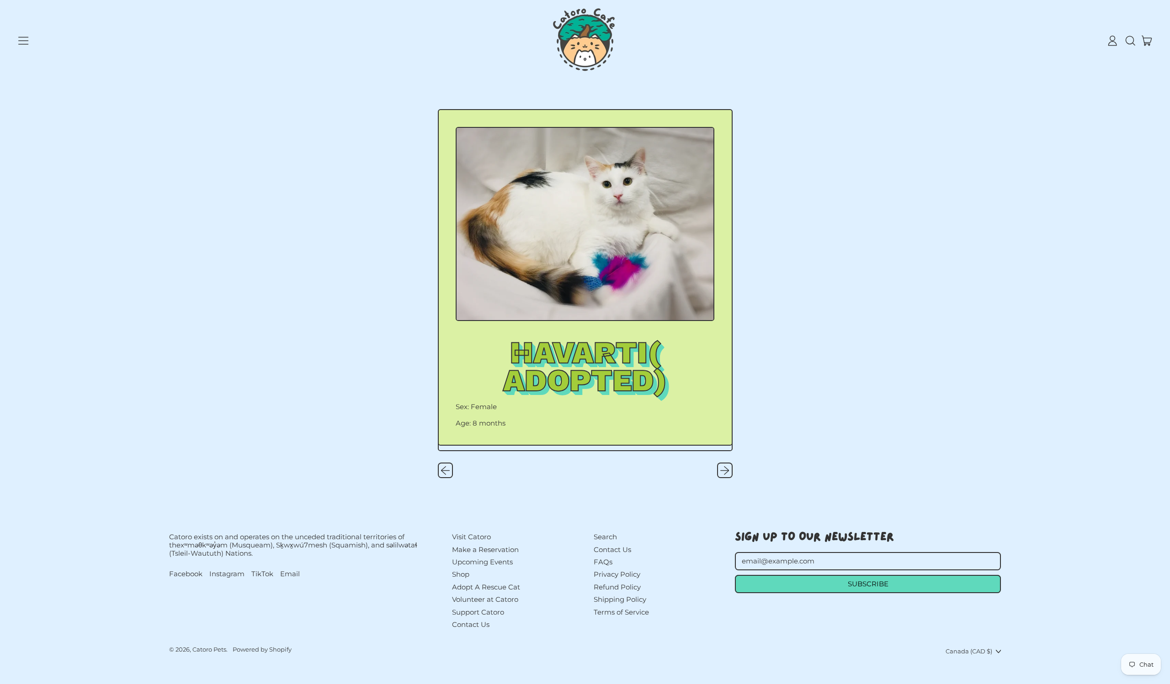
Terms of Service (621, 612)
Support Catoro (478, 612)
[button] (1130, 41)
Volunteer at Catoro (485, 599)
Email (290, 574)
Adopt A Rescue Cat (486, 587)
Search (605, 536)
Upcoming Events (482, 562)
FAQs (603, 562)
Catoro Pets (209, 649)
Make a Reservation (485, 549)
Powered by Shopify (262, 649)
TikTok (262, 574)
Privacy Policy (617, 574)
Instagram (227, 574)
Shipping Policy (620, 599)
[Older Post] (445, 470)
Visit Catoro (471, 536)
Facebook (185, 574)
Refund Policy (617, 587)
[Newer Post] (725, 470)
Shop (460, 574)
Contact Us (470, 624)
